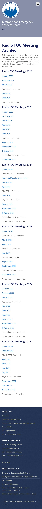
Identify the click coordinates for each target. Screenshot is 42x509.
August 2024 (7, 204)
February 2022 (8, 293)
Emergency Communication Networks (16, 473)
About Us (5, 416)
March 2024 (7, 182)
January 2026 (7, 76)
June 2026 (6, 98)
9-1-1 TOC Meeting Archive (12, 445)
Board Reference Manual (11, 420)
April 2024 (6, 187)
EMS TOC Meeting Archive (12, 452)
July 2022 (6, 315)
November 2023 (9, 274)
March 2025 (7, 120)
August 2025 (7, 142)
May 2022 (6, 306)
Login (4, 29)
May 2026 (6, 93)
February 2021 (8, 351)
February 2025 (8, 116)
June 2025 (6, 133)
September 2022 (9, 323)
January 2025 (7, 112)
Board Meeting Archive (10, 448)
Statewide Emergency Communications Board (19, 494)
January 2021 (7, 346)
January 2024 (7, 169)
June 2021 (6, 368)
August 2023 (7, 261)
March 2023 (7, 240)
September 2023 (9, 266)
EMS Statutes (7, 480)
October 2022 (8, 328)
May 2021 (6, 363)
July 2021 (6, 372)
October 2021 (8, 385)
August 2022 (7, 319)
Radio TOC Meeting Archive (12, 456)
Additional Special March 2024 (14, 178)
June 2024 (6, 195)
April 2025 (6, 125)
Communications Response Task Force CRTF (18, 423)
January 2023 (7, 231)
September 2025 (9, 146)
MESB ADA (6, 463)
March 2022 (7, 297)
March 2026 (7, 85)
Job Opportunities (8, 431)
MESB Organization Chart (11, 434)
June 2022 (6, 310)
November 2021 (9, 390)
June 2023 (6, 253)
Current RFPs (7, 427)
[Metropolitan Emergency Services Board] (10, 17)
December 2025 (8, 159)
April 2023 (6, 244)
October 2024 (8, 213)
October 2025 (8, 151)
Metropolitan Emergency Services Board (19, 502)
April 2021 (6, 359)
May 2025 (6, 129)
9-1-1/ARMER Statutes (10, 484)
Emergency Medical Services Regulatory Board (19, 477)
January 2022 (7, 289)
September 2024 (9, 208)
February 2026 (8, 80)
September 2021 (9, 381)
